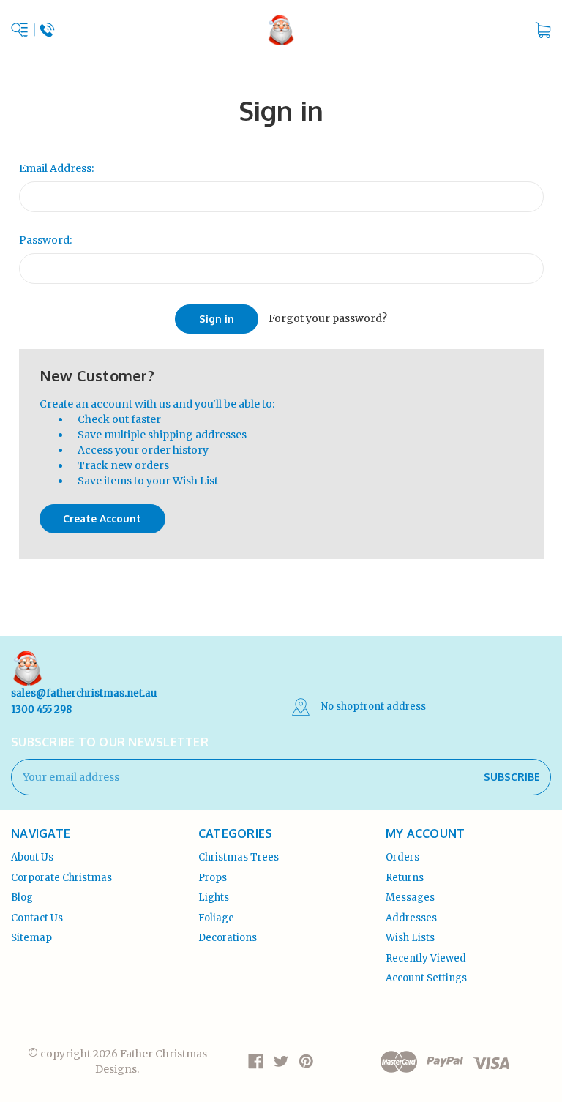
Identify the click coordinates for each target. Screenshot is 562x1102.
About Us (32, 857)
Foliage (216, 918)
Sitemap (31, 938)
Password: (45, 240)
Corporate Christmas (61, 878)
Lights (213, 897)
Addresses (411, 918)
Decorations (227, 938)
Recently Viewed (426, 958)
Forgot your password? (328, 318)
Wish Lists (410, 938)
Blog (22, 897)
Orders (402, 857)
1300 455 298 (41, 709)
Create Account (102, 518)
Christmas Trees (238, 857)
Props (212, 878)
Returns (405, 878)
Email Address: (56, 168)
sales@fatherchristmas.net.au (84, 693)
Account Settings (426, 978)
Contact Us (37, 918)
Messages (410, 897)
